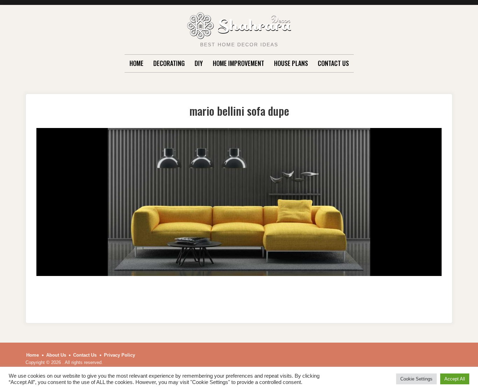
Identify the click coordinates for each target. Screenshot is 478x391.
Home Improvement (238, 63)
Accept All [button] (454, 379)
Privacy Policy (119, 355)
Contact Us (333, 63)
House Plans (291, 63)
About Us (56, 355)
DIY (199, 63)
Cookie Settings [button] (416, 379)
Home (136, 63)
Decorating (169, 63)
